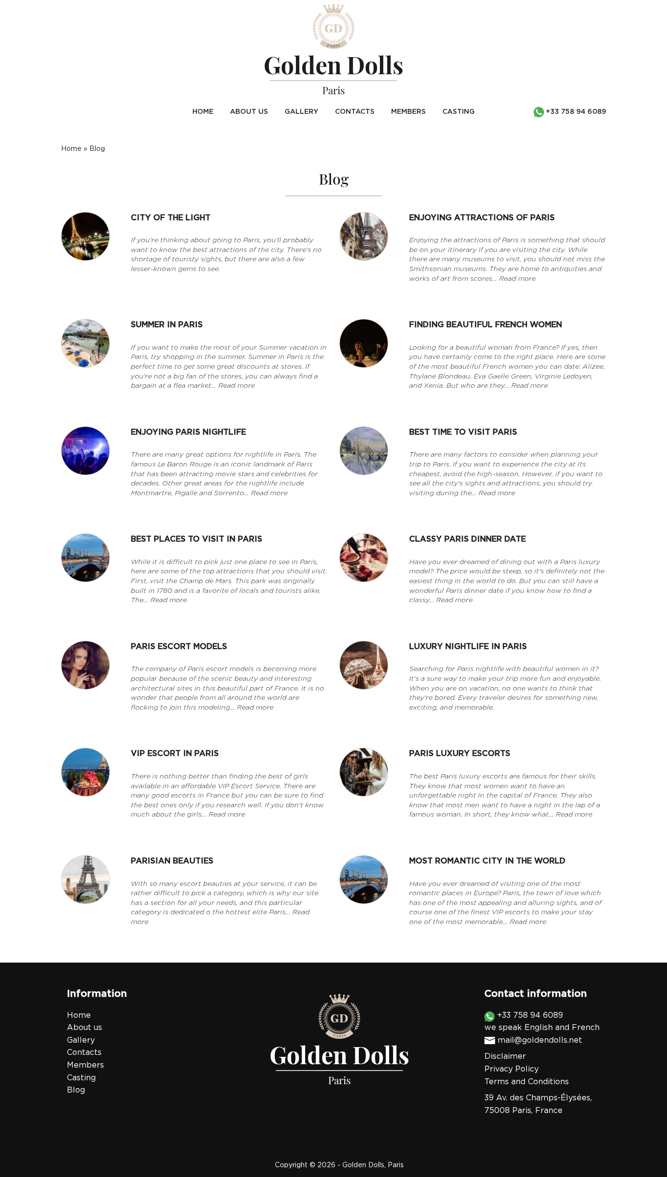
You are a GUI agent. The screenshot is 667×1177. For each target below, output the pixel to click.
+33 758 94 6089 (529, 1015)
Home (202, 112)
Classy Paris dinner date (467, 539)
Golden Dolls (363, 1165)
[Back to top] (639, 1149)
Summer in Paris (167, 325)
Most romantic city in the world (487, 861)
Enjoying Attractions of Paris (482, 218)
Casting (458, 112)
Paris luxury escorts (459, 753)
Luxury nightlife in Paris (468, 647)
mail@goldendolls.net (540, 1040)
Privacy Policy (511, 1069)
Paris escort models (179, 647)
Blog (76, 1090)
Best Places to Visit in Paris (196, 539)
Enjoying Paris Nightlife (188, 432)
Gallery (301, 112)
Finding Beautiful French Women (485, 325)
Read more (517, 279)
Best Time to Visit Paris (463, 432)
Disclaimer (505, 1056)
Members (408, 112)
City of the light (170, 218)
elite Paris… (272, 912)
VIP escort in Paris (175, 753)
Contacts (355, 112)
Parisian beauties (172, 861)
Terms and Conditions (526, 1082)
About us (249, 112)
